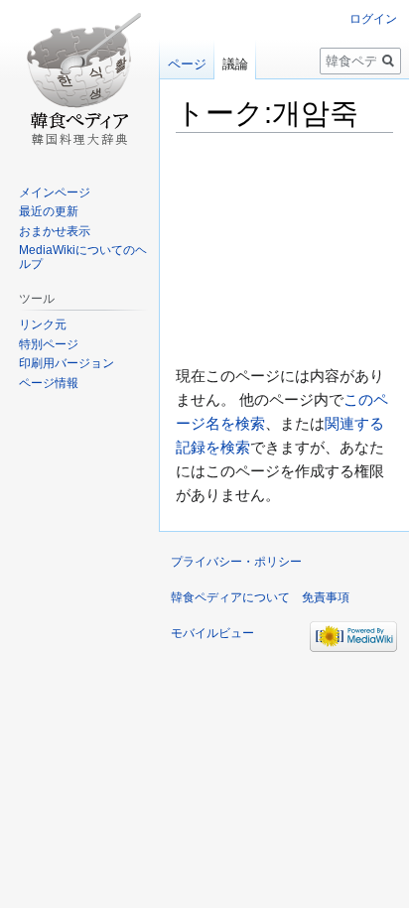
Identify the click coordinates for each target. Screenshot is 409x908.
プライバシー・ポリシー (236, 562)
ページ (187, 64)
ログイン (373, 19)
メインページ (54, 192)
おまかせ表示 (54, 231)
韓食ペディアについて (230, 597)
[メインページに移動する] (79, 79)
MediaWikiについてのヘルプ (83, 257)
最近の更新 (48, 211)
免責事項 (325, 597)
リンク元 (43, 324)
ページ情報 (48, 383)
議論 (235, 64)
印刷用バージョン (66, 363)
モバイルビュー (212, 633)
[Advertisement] (284, 249)
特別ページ (48, 344)
